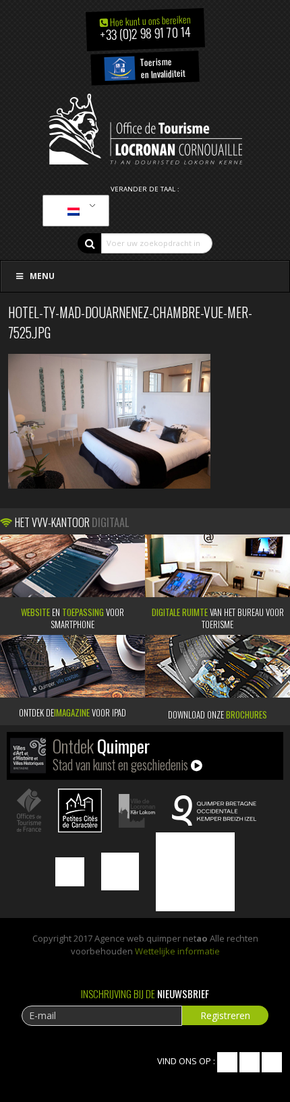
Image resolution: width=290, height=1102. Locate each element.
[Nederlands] (73, 211)
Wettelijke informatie (177, 951)
